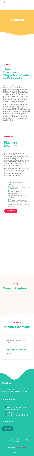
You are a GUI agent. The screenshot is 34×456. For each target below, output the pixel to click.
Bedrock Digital (21, 447)
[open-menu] (27, 4)
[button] (4, 297)
